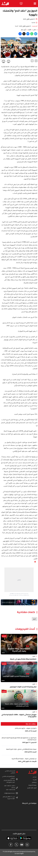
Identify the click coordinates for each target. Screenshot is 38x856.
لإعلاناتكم (34, 782)
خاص (34, 30)
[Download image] (3, 56)
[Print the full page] (8, 61)
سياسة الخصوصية (32, 785)
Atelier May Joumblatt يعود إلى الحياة (23, 659)
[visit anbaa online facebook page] (10, 844)
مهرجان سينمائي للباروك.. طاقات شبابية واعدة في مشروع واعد (18, 715)
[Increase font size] (36, 61)
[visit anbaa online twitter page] (16, 844)
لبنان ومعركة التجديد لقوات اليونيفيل (23, 686)
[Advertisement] (19, 580)
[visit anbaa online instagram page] (27, 844)
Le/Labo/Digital (19, 853)
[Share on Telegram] (35, 33)
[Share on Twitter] (24, 33)
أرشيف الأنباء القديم (31, 788)
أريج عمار (23, 30)
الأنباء (29, 30)
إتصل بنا (34, 779)
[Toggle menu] (34, 3)
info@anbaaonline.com (9, 793)
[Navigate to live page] (21, 3)
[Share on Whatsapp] (31, 33)
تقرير (34, 656)
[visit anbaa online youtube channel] (21, 844)
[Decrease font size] (32, 61)
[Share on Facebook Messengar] (27, 33)
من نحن (34, 777)
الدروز (34, 619)
